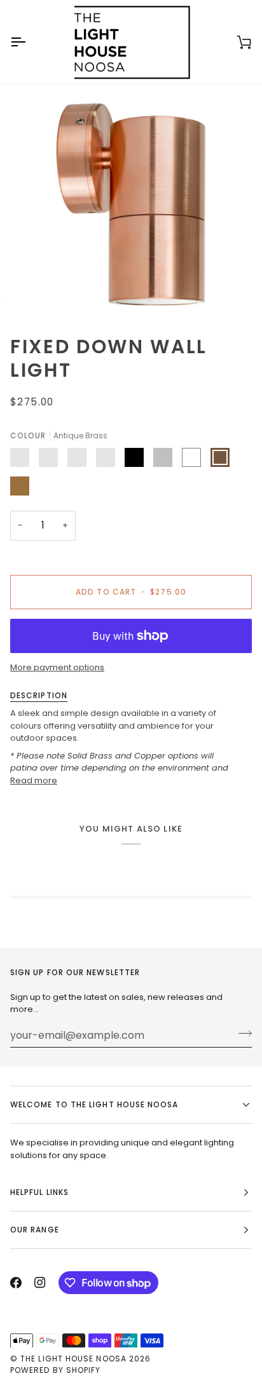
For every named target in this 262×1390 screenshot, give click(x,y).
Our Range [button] (34, 1229)
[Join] (241, 1033)
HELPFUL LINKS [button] (39, 1192)
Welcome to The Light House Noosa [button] (94, 1104)
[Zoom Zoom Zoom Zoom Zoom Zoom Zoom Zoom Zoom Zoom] (131, 204)
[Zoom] (43, 292)
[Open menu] (29, 42)
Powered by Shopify (55, 1370)
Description (38, 695)
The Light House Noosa (73, 1358)
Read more (33, 780)
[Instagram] (40, 1282)
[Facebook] (16, 1282)
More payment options (57, 667)
